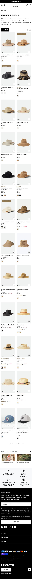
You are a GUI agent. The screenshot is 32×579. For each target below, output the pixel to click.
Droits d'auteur (4, 558)
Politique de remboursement (8, 560)
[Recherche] (5, 5)
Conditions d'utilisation (6, 555)
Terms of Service (5, 513)
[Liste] (30, 30)
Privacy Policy (11, 516)
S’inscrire (16, 521)
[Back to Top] (29, 569)
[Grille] (28, 30)
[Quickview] (14, 52)
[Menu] (1, 5)
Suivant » (20, 444)
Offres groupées (16, 1)
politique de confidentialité (20, 555)
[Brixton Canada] (16, 5)
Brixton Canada (8, 573)
